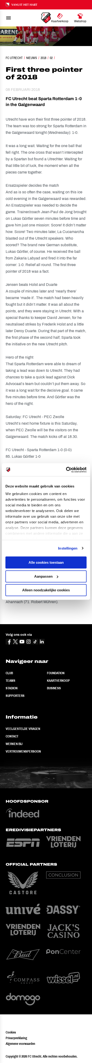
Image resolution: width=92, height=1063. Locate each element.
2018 (43, 58)
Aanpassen (43, 576)
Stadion (11, 688)
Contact (12, 736)
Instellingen (67, 548)
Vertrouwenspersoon (23, 751)
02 (51, 58)
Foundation (55, 673)
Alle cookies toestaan (46, 562)
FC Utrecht (14, 58)
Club (9, 673)
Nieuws (31, 58)
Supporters (15, 696)
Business (54, 688)
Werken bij (14, 744)
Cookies (11, 1032)
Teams (10, 680)
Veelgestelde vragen (23, 729)
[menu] (8, 18)
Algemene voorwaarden (20, 1044)
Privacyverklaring (16, 1038)
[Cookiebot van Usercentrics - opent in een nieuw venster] (66, 470)
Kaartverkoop (58, 680)
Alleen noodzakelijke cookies (46, 590)
